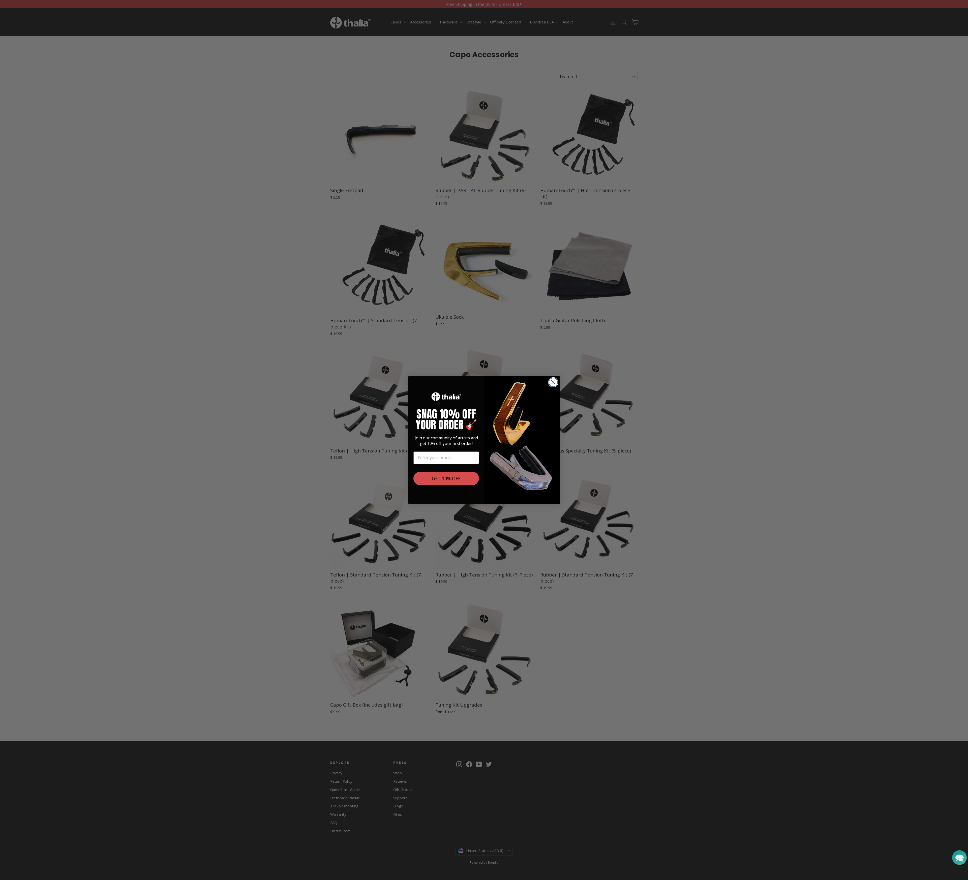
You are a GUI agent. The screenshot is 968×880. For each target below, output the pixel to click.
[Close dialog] (553, 382)
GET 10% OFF (446, 478)
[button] (959, 857)
